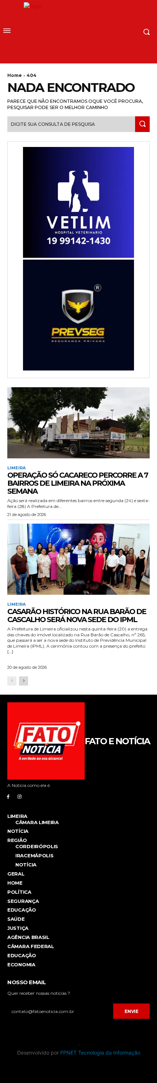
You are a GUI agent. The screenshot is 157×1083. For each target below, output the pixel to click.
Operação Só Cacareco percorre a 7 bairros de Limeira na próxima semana (77, 483)
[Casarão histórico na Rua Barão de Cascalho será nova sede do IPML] (78, 559)
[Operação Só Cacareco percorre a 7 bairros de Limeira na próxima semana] (78, 422)
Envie (131, 1011)
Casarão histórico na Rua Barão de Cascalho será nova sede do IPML (76, 615)
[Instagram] (19, 796)
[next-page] (23, 681)
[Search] (142, 124)
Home (14, 75)
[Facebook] (8, 796)
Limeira (16, 468)
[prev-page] (11, 681)
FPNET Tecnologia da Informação (100, 1052)
